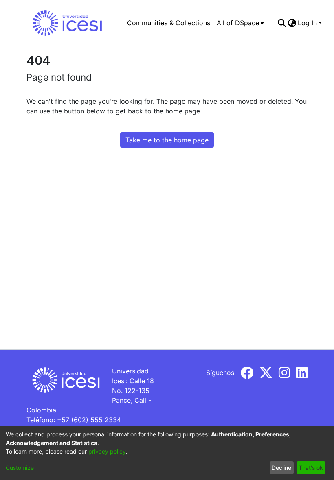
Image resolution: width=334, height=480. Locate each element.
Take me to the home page (167, 140)
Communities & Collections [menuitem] (168, 23)
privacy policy (107, 451)
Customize (20, 467)
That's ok (311, 467)
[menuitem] (240, 23)
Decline (281, 467)
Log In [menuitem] (307, 23)
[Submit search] (282, 23)
